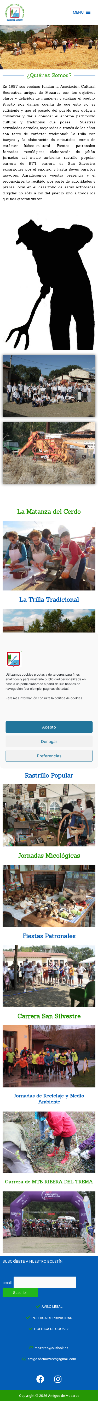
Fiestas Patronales (49, 936)
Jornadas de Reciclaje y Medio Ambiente (49, 1099)
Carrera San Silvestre (49, 1016)
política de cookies (68, 698)
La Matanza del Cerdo (49, 511)
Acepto (49, 726)
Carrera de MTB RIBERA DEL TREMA (49, 1182)
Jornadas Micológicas (49, 855)
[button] (78, 12)
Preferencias (49, 755)
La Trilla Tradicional (49, 599)
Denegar (49, 741)
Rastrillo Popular (49, 775)
